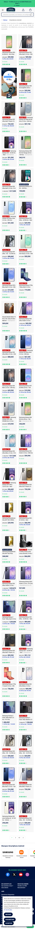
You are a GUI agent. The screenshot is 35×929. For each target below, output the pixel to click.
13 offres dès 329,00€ (8, 159)
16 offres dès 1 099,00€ (8, 623)
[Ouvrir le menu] (2, 10)
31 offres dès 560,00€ (8, 126)
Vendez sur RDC (22, 886)
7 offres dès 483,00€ (7, 491)
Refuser (8, 914)
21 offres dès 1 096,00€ (25, 724)
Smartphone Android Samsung (8, 856)
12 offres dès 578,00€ (8, 258)
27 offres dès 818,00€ (25, 59)
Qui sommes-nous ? (7, 886)
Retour (5, 20)
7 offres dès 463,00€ (24, 623)
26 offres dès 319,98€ (25, 92)
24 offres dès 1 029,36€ (8, 590)
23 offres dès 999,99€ (8, 457)
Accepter (9, 923)
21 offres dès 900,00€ (25, 325)
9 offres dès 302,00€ (24, 524)
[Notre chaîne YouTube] (21, 874)
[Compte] (23, 10)
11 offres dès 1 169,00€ (8, 724)
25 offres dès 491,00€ (8, 791)
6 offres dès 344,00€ (24, 657)
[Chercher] (31, 14)
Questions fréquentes (7, 894)
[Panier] (30, 10)
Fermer (18, 5)
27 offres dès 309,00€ (25, 392)
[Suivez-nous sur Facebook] (8, 874)
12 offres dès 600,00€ (8, 757)
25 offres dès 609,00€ (8, 392)
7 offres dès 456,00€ (24, 224)
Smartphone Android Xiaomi (21, 856)
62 (19, 837)
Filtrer (30, 926)
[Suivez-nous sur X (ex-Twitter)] (14, 874)
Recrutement (21, 887)
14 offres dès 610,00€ (8, 291)
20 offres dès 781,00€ (8, 657)
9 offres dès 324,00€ (7, 59)
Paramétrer (10, 919)
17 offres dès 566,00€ (25, 358)
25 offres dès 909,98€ (25, 690)
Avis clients (4, 887)
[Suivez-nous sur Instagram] (27, 874)
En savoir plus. (8, 910)
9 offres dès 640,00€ (24, 757)
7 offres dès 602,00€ (24, 824)
